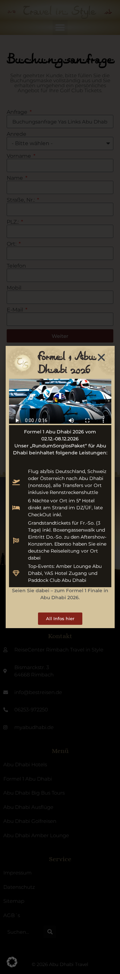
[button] (12, 962)
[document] (60, 487)
